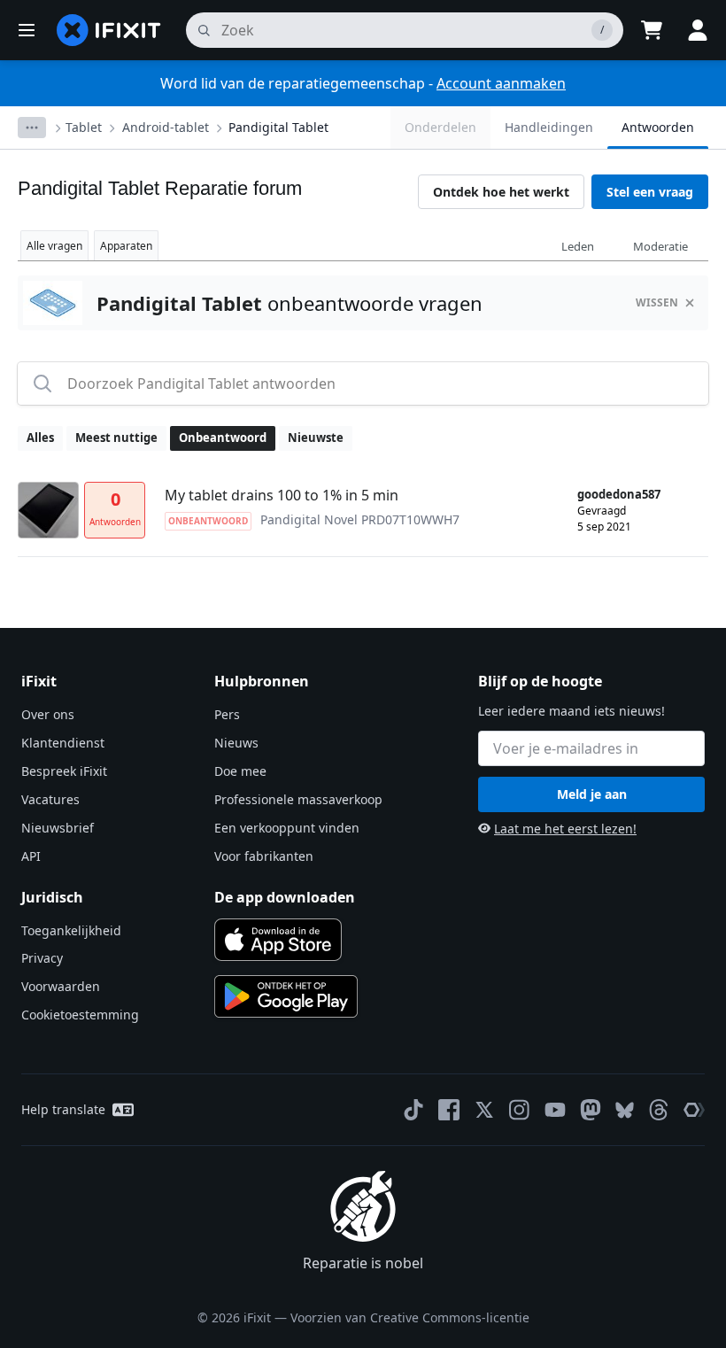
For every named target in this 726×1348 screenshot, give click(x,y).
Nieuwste (316, 437)
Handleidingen (549, 127)
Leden (577, 246)
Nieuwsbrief (57, 827)
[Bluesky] (624, 1110)
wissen (657, 302)
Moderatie (660, 246)
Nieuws (236, 742)
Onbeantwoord (222, 437)
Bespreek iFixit (64, 771)
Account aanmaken (501, 83)
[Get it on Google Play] (286, 996)
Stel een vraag (649, 191)
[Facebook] (449, 1109)
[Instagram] (519, 1109)
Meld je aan (592, 794)
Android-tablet (165, 127)
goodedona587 (618, 494)
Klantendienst (62, 742)
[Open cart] (651, 30)
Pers (227, 714)
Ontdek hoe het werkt (501, 191)
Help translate (63, 1109)
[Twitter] (484, 1109)
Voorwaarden (60, 986)
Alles (40, 437)
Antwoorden (658, 127)
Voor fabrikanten (263, 856)
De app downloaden (284, 897)
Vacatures (50, 799)
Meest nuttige (116, 437)
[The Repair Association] (694, 1109)
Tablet (84, 127)
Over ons (47, 714)
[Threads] (658, 1109)
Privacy (42, 957)
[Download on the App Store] (278, 939)
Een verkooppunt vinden (286, 827)
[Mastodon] (590, 1109)
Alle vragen (54, 245)
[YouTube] (555, 1109)
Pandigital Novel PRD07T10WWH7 (360, 519)
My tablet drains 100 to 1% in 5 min (281, 495)
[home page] (109, 30)
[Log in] (697, 30)
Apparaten (126, 245)
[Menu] (26, 30)
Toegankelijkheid (71, 930)
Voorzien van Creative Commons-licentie (409, 1317)
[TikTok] (413, 1109)
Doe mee (240, 771)
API (31, 856)
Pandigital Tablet (278, 127)
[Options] (32, 127)
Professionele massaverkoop (298, 799)
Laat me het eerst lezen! (565, 828)
